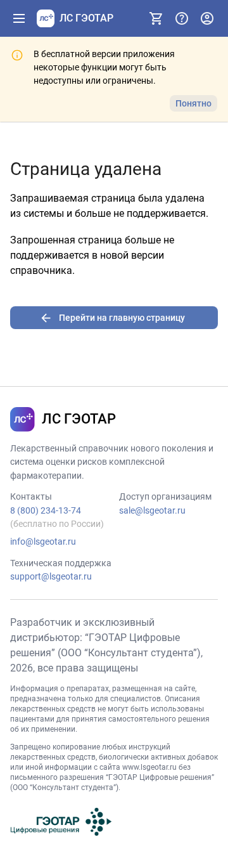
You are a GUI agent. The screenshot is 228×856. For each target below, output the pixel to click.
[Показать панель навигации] (19, 18)
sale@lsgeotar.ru (152, 510)
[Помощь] (182, 18)
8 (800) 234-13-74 (45, 510)
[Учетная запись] (207, 18)
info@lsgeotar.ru (43, 541)
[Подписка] (156, 18)
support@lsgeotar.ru (51, 576)
